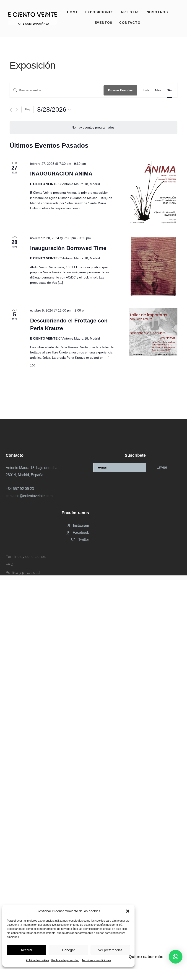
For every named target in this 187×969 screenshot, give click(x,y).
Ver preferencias (110, 950)
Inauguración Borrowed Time (68, 248)
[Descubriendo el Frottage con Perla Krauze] (153, 332)
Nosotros (157, 12)
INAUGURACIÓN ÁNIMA (61, 173)
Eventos (104, 22)
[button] (127, 911)
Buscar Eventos (120, 90)
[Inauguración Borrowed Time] (153, 266)
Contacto (129, 22)
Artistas (130, 12)
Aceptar (26, 950)
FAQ (9, 564)
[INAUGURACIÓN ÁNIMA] (153, 192)
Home (72, 12)
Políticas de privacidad (65, 960)
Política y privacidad (23, 573)
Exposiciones (99, 12)
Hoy (27, 109)
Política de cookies (37, 960)
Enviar (162, 467)
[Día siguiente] (17, 110)
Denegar (68, 950)
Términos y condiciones (96, 960)
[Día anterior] (11, 110)
